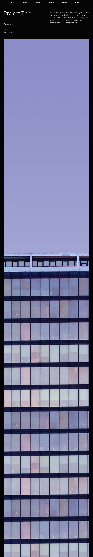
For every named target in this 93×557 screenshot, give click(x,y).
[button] (80, 2)
